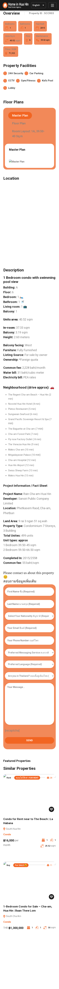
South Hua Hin (13, 829)
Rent (9, 777)
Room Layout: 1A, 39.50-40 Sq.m (28, 133)
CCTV (11, 80)
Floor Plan (19, 123)
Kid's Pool (47, 80)
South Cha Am (13, 916)
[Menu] (52, 5)
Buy (8, 865)
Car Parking (36, 73)
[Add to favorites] (51, 809)
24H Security (15, 73)
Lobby (11, 87)
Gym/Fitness (28, 80)
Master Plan (20, 115)
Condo (7, 834)
